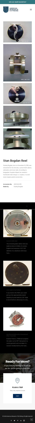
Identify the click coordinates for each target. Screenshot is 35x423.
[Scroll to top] (31, 420)
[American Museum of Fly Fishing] (10, 9)
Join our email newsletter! (17, 2)
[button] (31, 9)
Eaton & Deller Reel (11, 241)
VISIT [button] (17, 396)
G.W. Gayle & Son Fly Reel (13, 290)
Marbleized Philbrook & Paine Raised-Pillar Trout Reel (17, 335)
